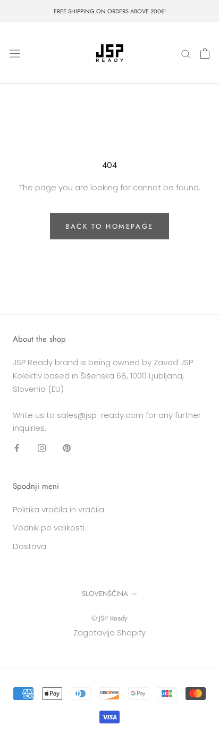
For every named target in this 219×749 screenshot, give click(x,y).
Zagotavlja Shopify (109, 632)
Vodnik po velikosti (49, 527)
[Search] (186, 53)
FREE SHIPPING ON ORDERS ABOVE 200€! (110, 11)
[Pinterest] (67, 447)
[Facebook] (17, 447)
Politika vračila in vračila (58, 509)
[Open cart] (204, 53)
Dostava (29, 546)
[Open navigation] (15, 53)
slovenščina (105, 594)
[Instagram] (42, 447)
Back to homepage (109, 226)
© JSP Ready (109, 618)
